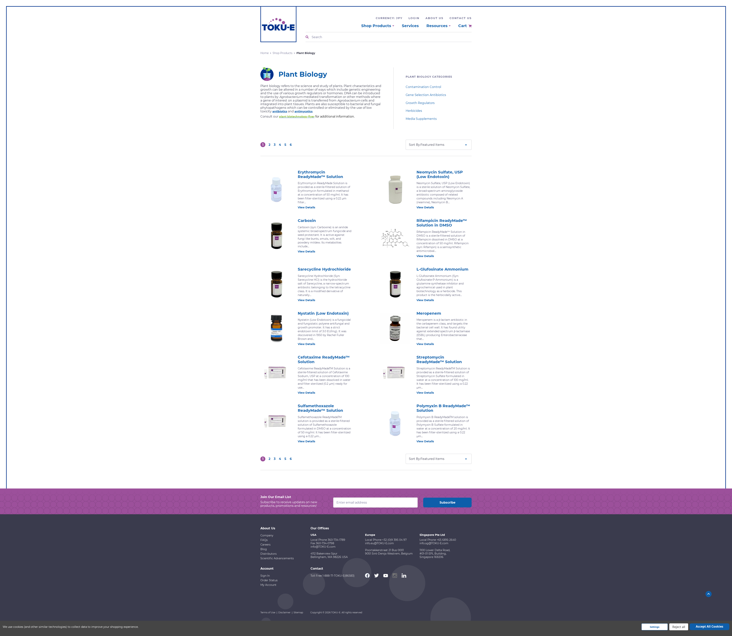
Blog (263, 549)
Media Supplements (421, 119)
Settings (654, 627)
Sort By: (415, 145)
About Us (434, 18)
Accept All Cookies (709, 626)
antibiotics (279, 111)
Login (414, 18)
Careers (265, 544)
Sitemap (298, 612)
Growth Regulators (420, 103)
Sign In (265, 575)
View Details (306, 207)
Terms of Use (267, 612)
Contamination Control (423, 87)
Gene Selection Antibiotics (426, 95)
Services (410, 25)
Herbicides (414, 111)
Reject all (678, 627)
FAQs (264, 540)
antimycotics (303, 111)
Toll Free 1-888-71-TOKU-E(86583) (333, 575)
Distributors (268, 553)
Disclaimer (284, 612)
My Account (268, 585)
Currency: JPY (389, 18)
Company (266, 535)
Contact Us (460, 18)
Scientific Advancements (277, 558)
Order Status (269, 580)
